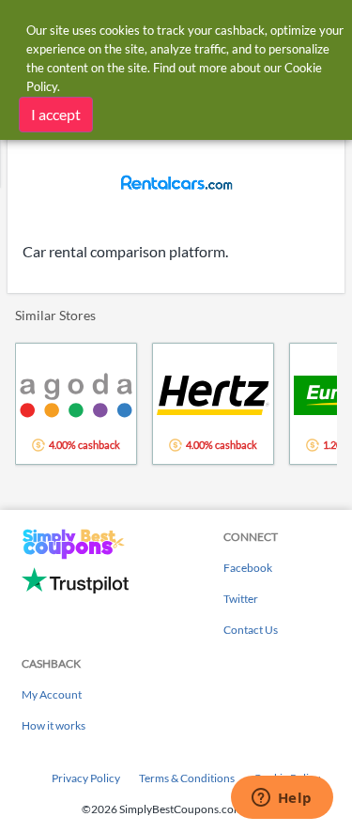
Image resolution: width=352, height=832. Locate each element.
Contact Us (250, 630)
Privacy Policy (86, 778)
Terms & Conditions (187, 778)
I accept (56, 114)
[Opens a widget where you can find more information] (281, 799)
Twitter (240, 599)
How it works (53, 725)
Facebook (247, 568)
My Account (52, 694)
